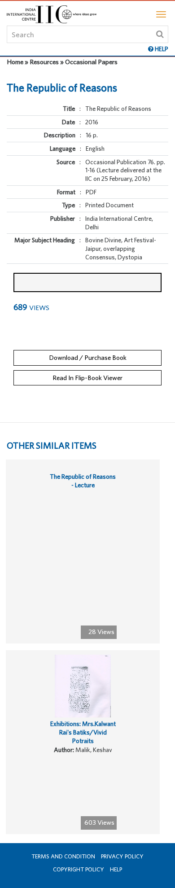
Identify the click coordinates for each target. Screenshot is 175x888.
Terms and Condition (63, 856)
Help (116, 869)
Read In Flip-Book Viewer (87, 377)
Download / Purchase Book (88, 357)
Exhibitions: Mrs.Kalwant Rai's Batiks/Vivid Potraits (83, 732)
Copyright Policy (78, 869)
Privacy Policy (122, 856)
